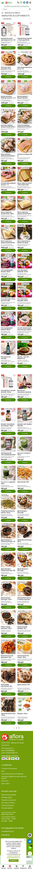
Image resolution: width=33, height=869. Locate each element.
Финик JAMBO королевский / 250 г (6, 685)
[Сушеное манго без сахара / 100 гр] (24, 646)
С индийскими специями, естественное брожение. (24, 303)
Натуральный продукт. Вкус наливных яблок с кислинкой (8, 303)
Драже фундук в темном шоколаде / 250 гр (8, 569)
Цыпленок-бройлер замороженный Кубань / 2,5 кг (8, 126)
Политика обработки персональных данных (13, 777)
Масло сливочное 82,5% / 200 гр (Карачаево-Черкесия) (24, 184)
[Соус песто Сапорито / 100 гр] (24, 444)
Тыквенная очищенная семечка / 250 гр (8, 511)
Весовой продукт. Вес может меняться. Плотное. (8, 216)
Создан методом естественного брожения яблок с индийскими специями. (24, 275)
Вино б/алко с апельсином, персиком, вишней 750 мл (24, 391)
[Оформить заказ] (30, 847)
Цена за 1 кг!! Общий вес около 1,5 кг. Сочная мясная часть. (23, 101)
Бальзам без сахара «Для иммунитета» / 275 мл (8, 39)
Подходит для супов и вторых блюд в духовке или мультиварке (24, 72)
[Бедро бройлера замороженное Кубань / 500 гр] (8, 145)
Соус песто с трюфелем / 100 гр (8, 482)
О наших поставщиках (9, 768)
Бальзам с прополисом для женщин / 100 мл (7, 424)
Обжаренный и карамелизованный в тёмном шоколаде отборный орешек (6, 574)
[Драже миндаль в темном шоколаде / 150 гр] (8, 531)
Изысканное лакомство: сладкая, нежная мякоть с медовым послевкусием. (24, 689)
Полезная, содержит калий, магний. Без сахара (8, 659)
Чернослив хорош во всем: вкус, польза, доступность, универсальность (8, 718)
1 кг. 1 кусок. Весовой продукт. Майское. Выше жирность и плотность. (7, 245)
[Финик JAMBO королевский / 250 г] (8, 675)
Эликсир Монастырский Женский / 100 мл (8, 391)
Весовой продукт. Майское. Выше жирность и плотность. (24, 216)
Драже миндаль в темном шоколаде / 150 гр (8, 540)
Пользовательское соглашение (12, 774)
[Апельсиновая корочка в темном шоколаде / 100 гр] (24, 588)
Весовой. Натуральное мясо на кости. (23, 129)
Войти (30, 868)
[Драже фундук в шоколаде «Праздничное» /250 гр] (24, 502)
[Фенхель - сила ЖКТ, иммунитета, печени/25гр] (24, 348)
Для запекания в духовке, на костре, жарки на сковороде (24, 159)
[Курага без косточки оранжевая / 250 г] (8, 646)
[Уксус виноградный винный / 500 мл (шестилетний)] (8, 319)
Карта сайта (5, 783)
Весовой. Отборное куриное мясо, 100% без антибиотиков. (7, 159)
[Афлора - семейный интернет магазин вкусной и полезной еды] (8, 2)
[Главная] (2, 13)
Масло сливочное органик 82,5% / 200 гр (7, 213)
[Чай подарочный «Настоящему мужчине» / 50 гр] (8, 444)
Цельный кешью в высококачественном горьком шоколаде (6, 602)
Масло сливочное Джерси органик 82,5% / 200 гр (24, 213)
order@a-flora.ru (7, 831)
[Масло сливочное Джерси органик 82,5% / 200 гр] (24, 203)
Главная (3, 868)
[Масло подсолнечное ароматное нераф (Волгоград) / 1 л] (24, 232)
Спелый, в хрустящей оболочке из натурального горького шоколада (24, 544)
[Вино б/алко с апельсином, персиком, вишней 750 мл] (24, 381)
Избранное (23, 868)
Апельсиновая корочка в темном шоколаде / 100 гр (24, 598)
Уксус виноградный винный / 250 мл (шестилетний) (6, 271)
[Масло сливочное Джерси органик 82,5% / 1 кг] (8, 232)
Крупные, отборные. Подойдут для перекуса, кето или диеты (7, 515)
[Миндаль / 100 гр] (24, 704)
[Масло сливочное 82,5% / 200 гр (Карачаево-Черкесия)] (24, 174)
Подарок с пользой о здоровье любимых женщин (6, 428)
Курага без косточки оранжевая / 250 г (7, 656)
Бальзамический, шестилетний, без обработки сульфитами (7, 332)
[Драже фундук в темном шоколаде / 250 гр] (8, 559)
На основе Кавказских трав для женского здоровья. (8, 394)
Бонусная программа (8, 795)
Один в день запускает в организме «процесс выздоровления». (7, 689)
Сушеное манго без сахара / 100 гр (23, 656)
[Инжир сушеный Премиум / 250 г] (24, 617)
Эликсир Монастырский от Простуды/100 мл (24, 39)
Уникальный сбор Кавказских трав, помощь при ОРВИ (24, 43)
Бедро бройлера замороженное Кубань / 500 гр (8, 155)
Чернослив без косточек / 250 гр (8, 714)
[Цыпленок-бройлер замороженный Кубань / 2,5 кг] (8, 116)
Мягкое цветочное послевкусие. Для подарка (8, 361)
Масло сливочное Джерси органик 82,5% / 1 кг (8, 242)
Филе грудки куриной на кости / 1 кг (24, 68)
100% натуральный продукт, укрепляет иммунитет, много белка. (24, 718)
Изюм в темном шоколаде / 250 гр (6, 627)
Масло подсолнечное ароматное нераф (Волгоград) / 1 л (23, 242)
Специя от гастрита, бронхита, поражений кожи (23, 361)
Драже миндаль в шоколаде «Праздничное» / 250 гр (24, 569)
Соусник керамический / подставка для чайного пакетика (24, 328)
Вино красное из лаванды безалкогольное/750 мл (8, 357)
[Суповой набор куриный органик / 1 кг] (8, 174)
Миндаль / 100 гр (22, 713)
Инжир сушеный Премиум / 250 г (22, 627)
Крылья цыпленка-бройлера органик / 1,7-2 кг (8, 97)
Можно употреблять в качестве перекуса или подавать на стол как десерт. (23, 602)
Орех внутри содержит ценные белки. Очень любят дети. (23, 515)
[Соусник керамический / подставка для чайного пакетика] (24, 319)
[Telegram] (24, 3)
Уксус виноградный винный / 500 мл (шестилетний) (6, 328)
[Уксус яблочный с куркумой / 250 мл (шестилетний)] (24, 261)
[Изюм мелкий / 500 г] (24, 473)
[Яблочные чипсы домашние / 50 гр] (8, 58)
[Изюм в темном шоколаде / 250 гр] (8, 617)
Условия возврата (7, 805)
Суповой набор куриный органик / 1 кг (8, 184)
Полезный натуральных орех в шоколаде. (7, 544)
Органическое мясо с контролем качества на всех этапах (8, 187)
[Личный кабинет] (30, 3)
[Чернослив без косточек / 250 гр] (8, 704)
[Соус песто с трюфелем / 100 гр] (8, 473)
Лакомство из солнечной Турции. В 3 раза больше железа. (24, 631)
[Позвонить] (18, 3)
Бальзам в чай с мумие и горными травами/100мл (24, 425)
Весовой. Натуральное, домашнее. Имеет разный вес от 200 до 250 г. (24, 187)
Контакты (4, 781)
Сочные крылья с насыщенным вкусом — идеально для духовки (7, 101)
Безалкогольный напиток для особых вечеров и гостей (24, 395)
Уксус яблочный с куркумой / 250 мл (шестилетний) (22, 271)
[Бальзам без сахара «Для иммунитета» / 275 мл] (8, 29)
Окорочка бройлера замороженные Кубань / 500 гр (24, 126)
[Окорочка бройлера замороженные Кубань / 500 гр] (24, 116)
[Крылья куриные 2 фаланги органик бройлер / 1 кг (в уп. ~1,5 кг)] (24, 87)
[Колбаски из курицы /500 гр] (24, 145)
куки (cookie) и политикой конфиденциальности (14, 855)
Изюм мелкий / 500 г (23, 482)
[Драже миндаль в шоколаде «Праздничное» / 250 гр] (24, 559)
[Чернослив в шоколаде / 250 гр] (24, 531)
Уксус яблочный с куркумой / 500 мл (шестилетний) (22, 299)
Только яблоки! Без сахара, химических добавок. (8, 71)
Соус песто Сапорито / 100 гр (24, 453)
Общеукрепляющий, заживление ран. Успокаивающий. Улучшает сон (8, 43)
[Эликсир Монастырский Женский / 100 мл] (8, 381)
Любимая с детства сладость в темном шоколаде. (6, 631)
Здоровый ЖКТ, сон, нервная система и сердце (24, 428)
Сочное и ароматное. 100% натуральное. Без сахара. (24, 659)
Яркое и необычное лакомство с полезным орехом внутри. (23, 573)
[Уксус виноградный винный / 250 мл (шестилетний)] (8, 261)
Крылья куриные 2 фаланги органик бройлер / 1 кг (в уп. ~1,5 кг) (24, 97)
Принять (13, 860)
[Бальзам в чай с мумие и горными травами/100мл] (24, 415)
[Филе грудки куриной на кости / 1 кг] (24, 58)
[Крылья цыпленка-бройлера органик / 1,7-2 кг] (8, 87)
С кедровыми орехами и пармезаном (23, 457)
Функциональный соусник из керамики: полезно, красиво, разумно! (24, 332)
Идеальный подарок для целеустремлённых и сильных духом (7, 457)
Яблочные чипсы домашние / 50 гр (6, 68)
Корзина (16, 868)
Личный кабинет (7, 808)
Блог (3, 771)
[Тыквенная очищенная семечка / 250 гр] (8, 502)
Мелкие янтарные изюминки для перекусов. (24, 486)
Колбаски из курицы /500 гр (24, 155)
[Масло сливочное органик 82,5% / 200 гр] (8, 203)
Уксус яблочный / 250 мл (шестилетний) (8, 299)
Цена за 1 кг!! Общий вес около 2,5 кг (7, 129)
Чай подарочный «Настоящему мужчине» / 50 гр (8, 454)
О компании (6, 765)
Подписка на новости (8, 800)
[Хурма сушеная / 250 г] (24, 675)
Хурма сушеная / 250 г (23, 684)
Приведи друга (6, 797)
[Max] (27, 2)
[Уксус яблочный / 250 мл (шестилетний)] (8, 290)
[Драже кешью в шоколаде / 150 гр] (8, 588)
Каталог (9, 868)
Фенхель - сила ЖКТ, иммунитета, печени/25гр (23, 357)
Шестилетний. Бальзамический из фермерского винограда (7, 274)
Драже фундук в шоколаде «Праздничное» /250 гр (24, 512)
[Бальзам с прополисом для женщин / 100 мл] (8, 415)
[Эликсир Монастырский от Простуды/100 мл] (24, 29)
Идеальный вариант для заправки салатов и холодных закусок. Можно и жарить (24, 246)
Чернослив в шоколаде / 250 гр (24, 540)
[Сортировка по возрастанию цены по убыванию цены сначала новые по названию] (16, 18)
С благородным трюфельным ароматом (7, 486)
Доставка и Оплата (8, 803)
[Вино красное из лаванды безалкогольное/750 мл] (8, 348)
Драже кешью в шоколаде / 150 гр (6, 598)
